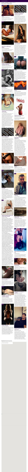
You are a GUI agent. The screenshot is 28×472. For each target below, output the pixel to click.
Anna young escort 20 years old (19, 252)
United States (7, 2)
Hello (3, 16)
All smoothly (16, 265)
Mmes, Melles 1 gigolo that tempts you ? (19, 217)
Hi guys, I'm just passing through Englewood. (6, 64)
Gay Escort (4, 87)
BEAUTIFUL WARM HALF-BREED (6, 47)
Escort (15, 90)
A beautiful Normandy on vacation (19, 292)
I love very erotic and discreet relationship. (7, 111)
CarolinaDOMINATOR (18, 43)
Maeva (15, 166)
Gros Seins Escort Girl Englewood (18, 138)
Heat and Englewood (5, 278)
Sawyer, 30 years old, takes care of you (19, 329)
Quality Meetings (5, 325)
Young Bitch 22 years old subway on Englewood (19, 13)
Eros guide (3, 2)
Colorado (10, 2)
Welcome (16, 195)
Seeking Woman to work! (19, 115)
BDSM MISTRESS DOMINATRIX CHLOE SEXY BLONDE (7, 216)
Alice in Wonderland (5, 136)
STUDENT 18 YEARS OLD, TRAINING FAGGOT (6, 296)
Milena (15, 70)
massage (3, 188)
